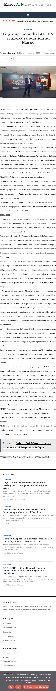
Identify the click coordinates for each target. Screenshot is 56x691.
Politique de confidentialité (36, 687)
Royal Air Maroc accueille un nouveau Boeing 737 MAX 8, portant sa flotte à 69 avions (25, 485)
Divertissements (9, 628)
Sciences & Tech (10, 640)
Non (18, 687)
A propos (6, 657)
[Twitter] (7, 58)
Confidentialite (9, 666)
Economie (28, 29)
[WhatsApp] (12, 58)
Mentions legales (10, 661)
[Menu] (28, 15)
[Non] (52, 681)
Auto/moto (7, 624)
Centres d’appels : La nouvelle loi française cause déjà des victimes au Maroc (27, 540)
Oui (11, 687)
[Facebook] (2, 58)
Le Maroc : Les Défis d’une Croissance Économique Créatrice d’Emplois (24, 511)
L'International (8, 636)
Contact (6, 653)
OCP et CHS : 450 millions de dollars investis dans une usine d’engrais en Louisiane (24, 571)
